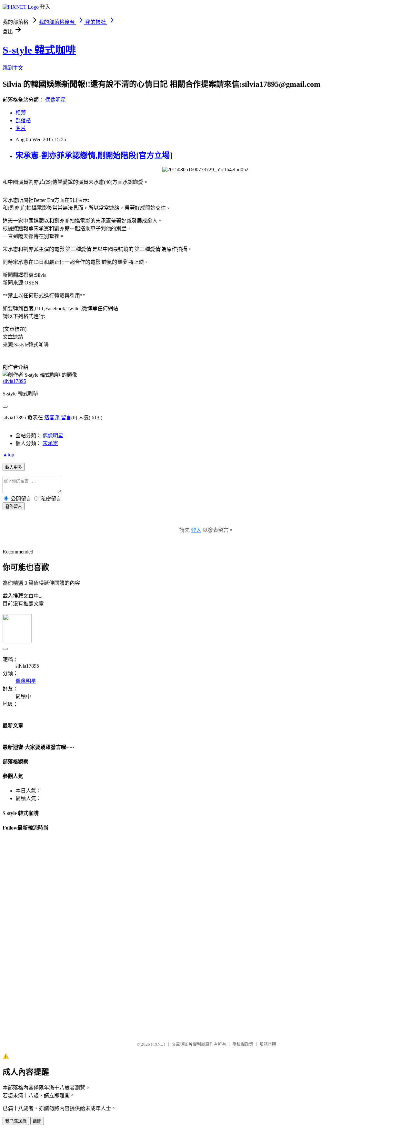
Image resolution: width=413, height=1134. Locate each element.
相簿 (20, 112)
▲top (8, 454)
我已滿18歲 (15, 1121)
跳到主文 (13, 68)
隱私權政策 (242, 1044)
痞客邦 (52, 417)
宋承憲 (50, 443)
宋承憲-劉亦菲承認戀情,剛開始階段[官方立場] (93, 155)
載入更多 (13, 467)
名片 (20, 128)
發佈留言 (13, 506)
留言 (66, 417)
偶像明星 (55, 100)
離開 (37, 1121)
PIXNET (158, 1044)
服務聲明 (267, 1044)
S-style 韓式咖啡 (39, 50)
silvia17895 (14, 381)
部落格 (23, 120)
